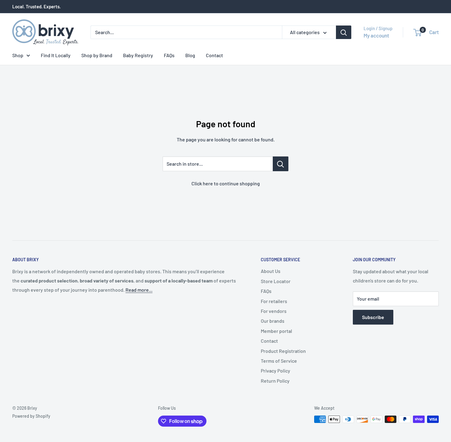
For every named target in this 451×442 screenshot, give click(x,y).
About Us (270, 271)
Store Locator (276, 281)
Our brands (272, 321)
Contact (214, 55)
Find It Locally (56, 55)
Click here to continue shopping (225, 183)
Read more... (138, 290)
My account (376, 35)
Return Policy (275, 381)
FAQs (169, 55)
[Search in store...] (280, 163)
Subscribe (373, 317)
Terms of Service (279, 361)
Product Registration (283, 351)
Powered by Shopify (31, 416)
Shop (17, 55)
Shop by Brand (96, 55)
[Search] (343, 32)
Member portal (276, 331)
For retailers (274, 301)
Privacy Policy (275, 370)
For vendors (274, 311)
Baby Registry (138, 55)
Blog (190, 55)
